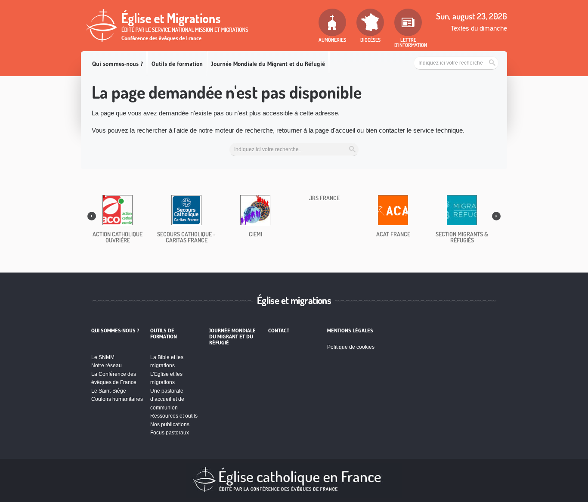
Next (496, 216)
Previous (91, 216)
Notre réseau (106, 366)
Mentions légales (350, 331)
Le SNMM (103, 357)
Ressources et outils (174, 416)
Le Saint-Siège (108, 391)
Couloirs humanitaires (117, 399)
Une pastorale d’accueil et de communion (167, 399)
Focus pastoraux (169, 433)
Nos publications (169, 424)
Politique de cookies (350, 347)
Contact (278, 331)
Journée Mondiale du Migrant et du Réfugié (268, 64)
